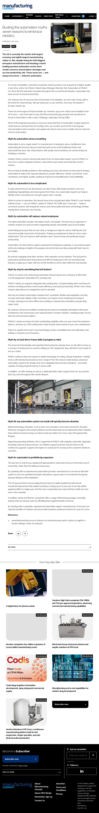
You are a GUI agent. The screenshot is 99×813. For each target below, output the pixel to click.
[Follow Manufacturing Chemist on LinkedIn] (82, 772)
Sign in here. (23, 765)
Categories (17, 16)
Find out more (8, 772)
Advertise (60, 784)
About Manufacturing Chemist (41, 787)
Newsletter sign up (43, 797)
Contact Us (40, 800)
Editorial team (59, 16)
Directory (48, 16)
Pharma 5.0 (29, 16)
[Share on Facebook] (25, 533)
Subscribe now (61, 704)
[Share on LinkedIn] (18, 533)
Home (7, 16)
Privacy (59, 794)
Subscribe (76, 16)
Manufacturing (6, 46)
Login (91, 16)
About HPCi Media (43, 793)
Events (38, 16)
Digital (13, 46)
